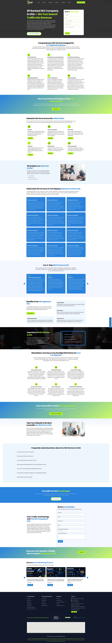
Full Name (60, 512)
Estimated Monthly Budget (63, 529)
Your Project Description (62, 533)
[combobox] (66, 21)
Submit (67, 33)
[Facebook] (72, 612)
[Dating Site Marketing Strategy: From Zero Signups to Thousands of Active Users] (56, 572)
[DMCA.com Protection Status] (68, 617)
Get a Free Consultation (110, 322)
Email (59, 516)
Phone (59, 525)
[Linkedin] (76, 612)
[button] (24, 283)
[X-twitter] (74, 612)
